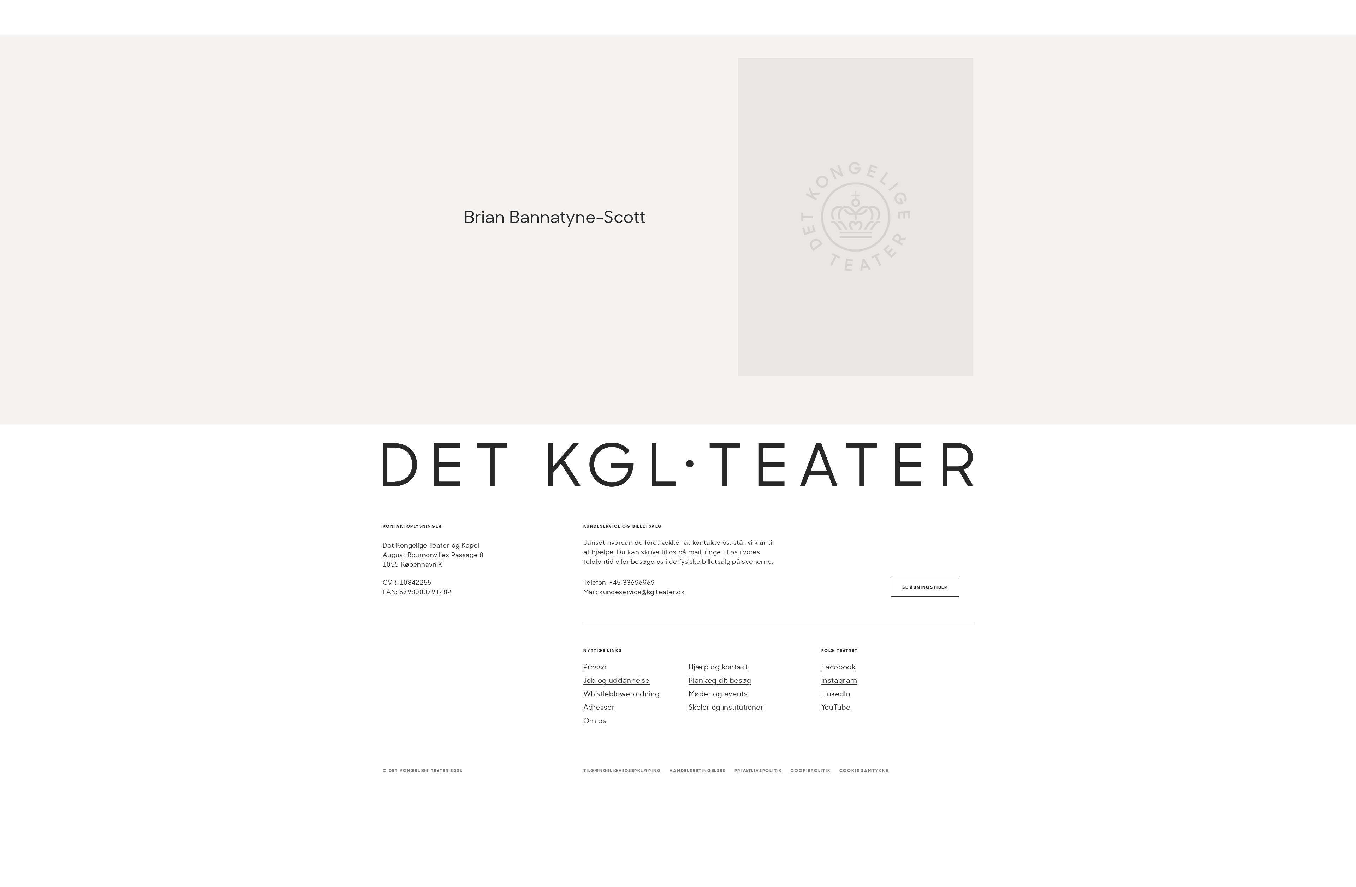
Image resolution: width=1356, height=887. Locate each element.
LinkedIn (835, 693)
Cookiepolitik (811, 770)
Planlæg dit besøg (720, 680)
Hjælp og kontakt (718, 666)
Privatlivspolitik (758, 770)
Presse (594, 666)
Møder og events (718, 693)
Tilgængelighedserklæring (622, 770)
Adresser (599, 707)
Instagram (839, 680)
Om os (594, 720)
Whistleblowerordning (621, 693)
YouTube (836, 707)
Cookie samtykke (863, 770)
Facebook (838, 666)
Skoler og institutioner (726, 707)
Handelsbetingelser (698, 770)
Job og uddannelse (616, 680)
